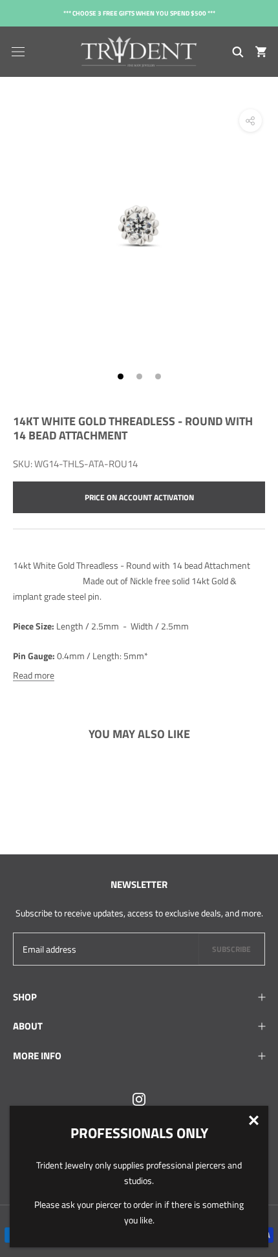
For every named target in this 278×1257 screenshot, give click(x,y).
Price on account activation (139, 497)
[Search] (238, 51)
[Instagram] (139, 1098)
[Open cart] (260, 51)
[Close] (254, 1120)
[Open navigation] (18, 51)
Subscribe (231, 949)
